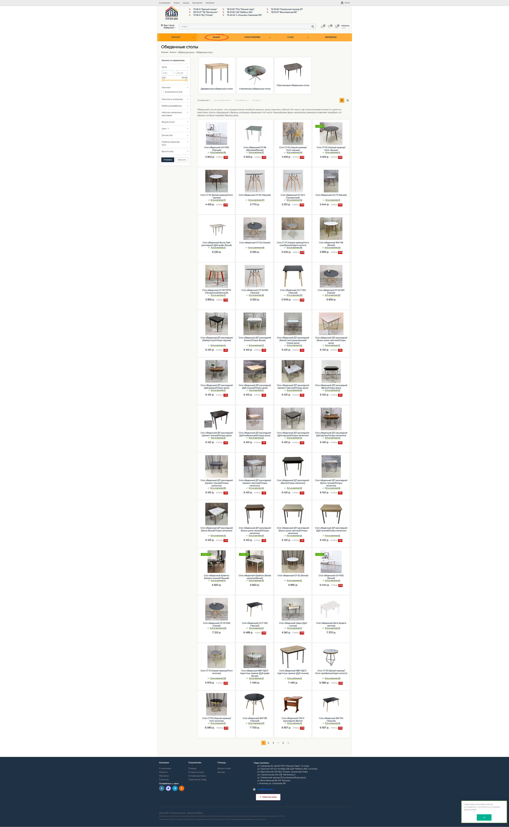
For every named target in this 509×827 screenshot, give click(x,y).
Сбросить (181, 160)
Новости (163, 772)
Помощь (192, 768)
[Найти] (313, 26)
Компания (164, 762)
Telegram (175, 788)
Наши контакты (261, 763)
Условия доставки (197, 776)
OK (484, 817)
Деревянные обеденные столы (217, 88)
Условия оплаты (196, 772)
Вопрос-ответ (224, 768)
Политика (164, 779)
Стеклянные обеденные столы (255, 88)
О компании (165, 768)
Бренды (221, 772)
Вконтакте (161, 788)
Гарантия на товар (197, 779)
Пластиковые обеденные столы (293, 85)
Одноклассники (181, 788)
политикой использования (489, 807)
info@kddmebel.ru (266, 789)
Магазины (164, 776)
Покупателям (194, 762)
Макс (168, 788)
